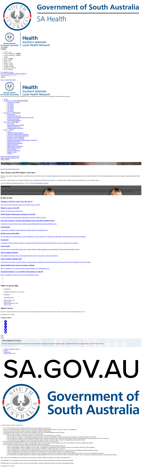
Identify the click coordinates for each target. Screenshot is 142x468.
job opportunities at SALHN (41, 183)
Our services (10, 111)
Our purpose (10, 109)
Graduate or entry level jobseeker (15, 138)
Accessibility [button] (4, 47)
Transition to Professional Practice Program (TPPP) (20, 117)
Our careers (10, 105)
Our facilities (10, 107)
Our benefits (10, 104)
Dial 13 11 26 (7, 304)
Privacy (6, 350)
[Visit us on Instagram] (5, 324)
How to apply (7, 122)
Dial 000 (6, 292)
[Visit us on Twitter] (5, 326)
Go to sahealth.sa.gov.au (7, 72)
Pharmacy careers (11, 152)
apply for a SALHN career (14, 183)
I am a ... (6, 129)
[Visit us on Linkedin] (5, 329)
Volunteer (9, 153)
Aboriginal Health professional (15, 132)
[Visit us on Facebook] (5, 321)
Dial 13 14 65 (7, 301)
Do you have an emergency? (8, 73)
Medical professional (12, 144)
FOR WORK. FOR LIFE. (14, 116)
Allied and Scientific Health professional (17, 134)
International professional (13, 141)
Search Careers (4, 75)
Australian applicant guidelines (15, 128)
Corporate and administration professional (18, 135)
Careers (6, 99)
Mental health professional (14, 120)
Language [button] (3, 49)
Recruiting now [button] (16, 113)
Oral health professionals (13, 150)
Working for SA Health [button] (22, 100)
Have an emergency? (21, 73)
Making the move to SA (13, 126)
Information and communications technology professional (22, 140)
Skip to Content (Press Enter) (8, 80)
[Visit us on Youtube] (5, 332)
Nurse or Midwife (12, 149)
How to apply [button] (15, 122)
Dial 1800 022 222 (9, 297)
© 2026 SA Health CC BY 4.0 (12, 349)
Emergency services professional (15, 137)
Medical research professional (15, 146)
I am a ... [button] (11, 129)
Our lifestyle (10, 108)
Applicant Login (15, 156)
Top (2, 337)
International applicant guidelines (15, 125)
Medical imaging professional (15, 143)
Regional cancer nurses (13, 119)
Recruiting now (8, 113)
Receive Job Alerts (6, 156)
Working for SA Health (10, 100)
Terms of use (7, 352)
